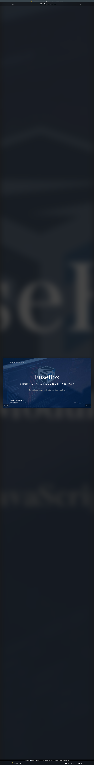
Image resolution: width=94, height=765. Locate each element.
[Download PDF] (81, 763)
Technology (67, 763)
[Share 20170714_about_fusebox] (75, 763)
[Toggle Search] (80, 4)
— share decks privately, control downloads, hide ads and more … (47, 1)
